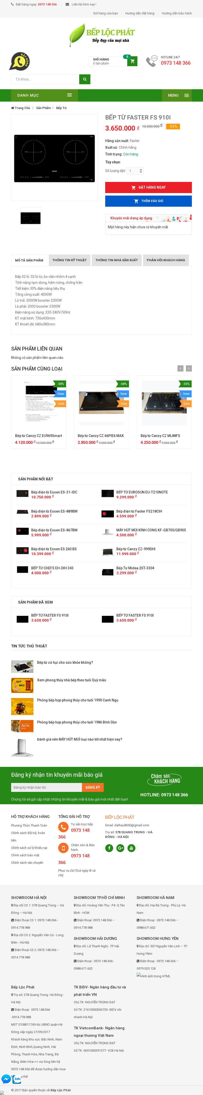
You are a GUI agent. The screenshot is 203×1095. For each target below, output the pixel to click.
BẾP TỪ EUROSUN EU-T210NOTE (57, 492)
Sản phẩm (43, 108)
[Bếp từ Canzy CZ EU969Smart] (38, 402)
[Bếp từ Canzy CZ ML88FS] (164, 402)
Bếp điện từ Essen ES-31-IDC (139, 492)
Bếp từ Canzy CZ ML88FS (160, 436)
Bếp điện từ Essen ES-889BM (139, 511)
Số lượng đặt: (115, 171)
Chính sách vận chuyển (27, 862)
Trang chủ (22, 108)
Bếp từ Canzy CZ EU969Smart (38, 436)
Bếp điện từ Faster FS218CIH (54, 511)
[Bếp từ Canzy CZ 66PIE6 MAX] (101, 402)
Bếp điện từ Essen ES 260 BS (139, 549)
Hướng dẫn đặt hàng (139, 13)
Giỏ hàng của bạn (105, 13)
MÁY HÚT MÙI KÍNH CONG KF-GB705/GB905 (66, 530)
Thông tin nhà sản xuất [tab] (117, 260)
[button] (113, 61)
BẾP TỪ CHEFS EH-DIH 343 (137, 568)
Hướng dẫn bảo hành (177, 13)
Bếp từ (61, 108)
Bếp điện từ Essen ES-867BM (139, 530)
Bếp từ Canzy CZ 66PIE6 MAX (101, 436)
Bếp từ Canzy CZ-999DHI (50, 549)
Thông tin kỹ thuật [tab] (69, 260)
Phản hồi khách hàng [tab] (166, 260)
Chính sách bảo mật (25, 855)
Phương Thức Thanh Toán (29, 825)
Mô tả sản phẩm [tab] (29, 260)
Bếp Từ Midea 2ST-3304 (50, 568)
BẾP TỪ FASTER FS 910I (50, 615)
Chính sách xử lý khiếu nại (29, 848)
